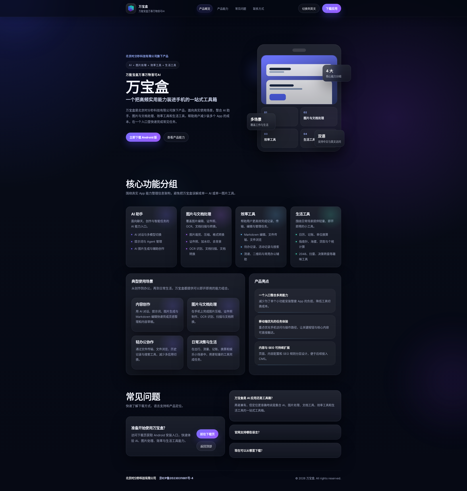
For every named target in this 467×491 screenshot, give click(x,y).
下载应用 (331, 8)
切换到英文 (309, 8)
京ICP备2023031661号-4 (176, 478)
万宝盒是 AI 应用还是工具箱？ (254, 398)
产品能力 (222, 8)
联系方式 (258, 8)
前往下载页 (207, 434)
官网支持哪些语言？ (248, 432)
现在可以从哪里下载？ (249, 450)
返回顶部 (206, 446)
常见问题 (240, 8)
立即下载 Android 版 (143, 137)
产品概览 (204, 8)
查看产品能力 (176, 137)
